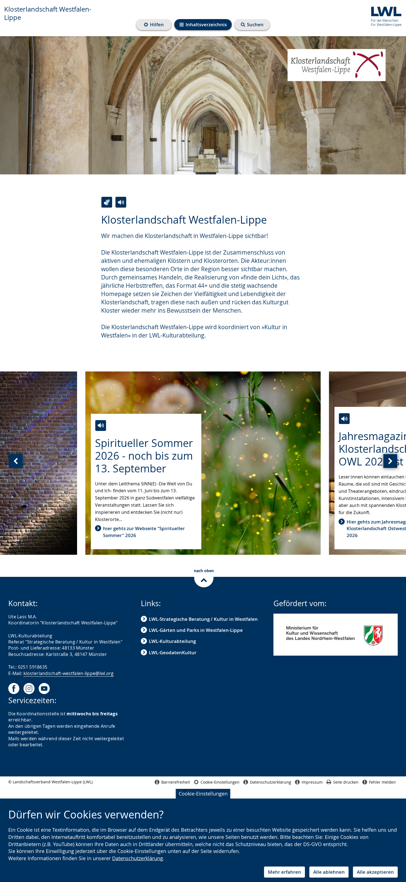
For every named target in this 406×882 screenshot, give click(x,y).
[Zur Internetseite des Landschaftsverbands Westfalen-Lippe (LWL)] (384, 15)
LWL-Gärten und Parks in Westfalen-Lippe (196, 630)
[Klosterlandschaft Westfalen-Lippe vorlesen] (120, 202)
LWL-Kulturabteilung (172, 641)
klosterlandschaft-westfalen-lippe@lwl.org (68, 673)
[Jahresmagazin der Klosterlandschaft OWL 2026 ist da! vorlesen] (344, 418)
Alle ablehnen (329, 872)
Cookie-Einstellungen (203, 793)
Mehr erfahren (284, 872)
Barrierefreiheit (175, 782)
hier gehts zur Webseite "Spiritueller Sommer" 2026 (144, 531)
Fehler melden (382, 782)
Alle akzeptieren (375, 872)
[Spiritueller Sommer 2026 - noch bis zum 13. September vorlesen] (100, 425)
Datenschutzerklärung (137, 858)
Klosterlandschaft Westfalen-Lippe (47, 13)
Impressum (312, 782)
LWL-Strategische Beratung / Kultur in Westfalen (203, 619)
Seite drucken (345, 782)
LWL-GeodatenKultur (172, 652)
